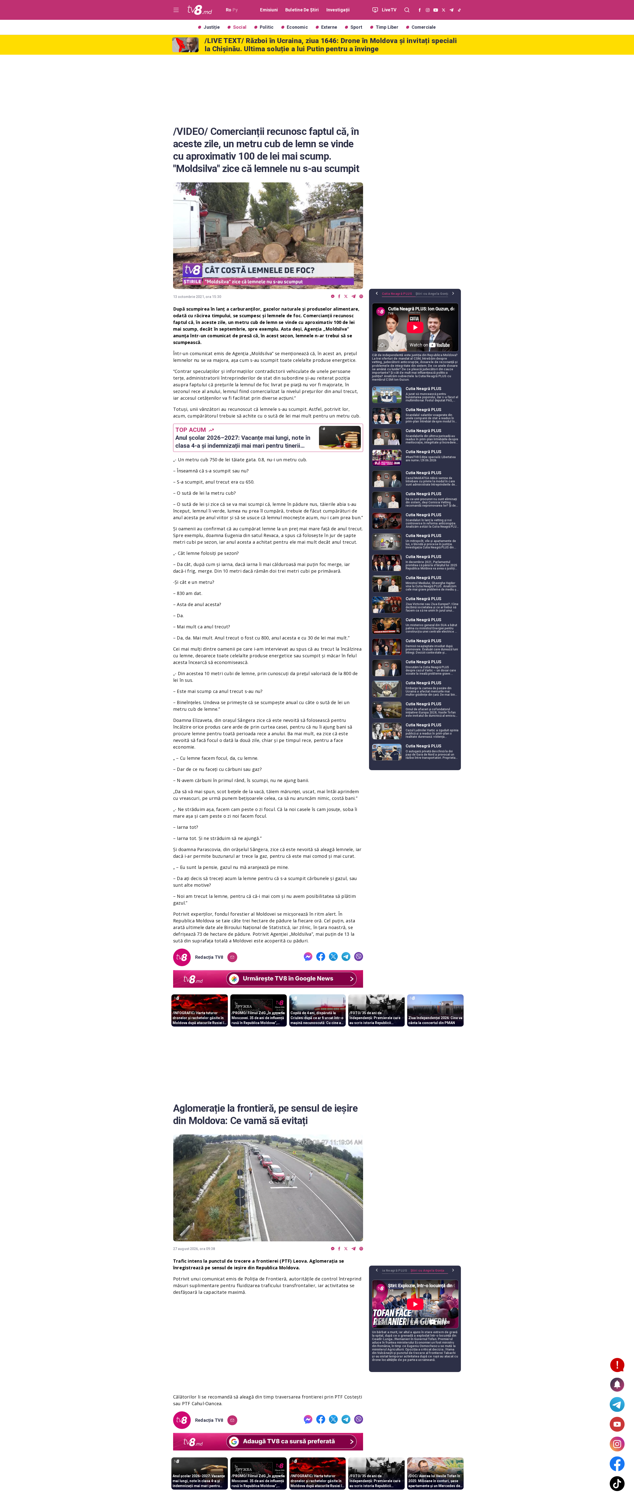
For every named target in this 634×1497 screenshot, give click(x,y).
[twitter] (346, 296)
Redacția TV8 (209, 957)
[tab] (399, 295)
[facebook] (339, 296)
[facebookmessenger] (333, 296)
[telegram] (353, 296)
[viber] (361, 296)
